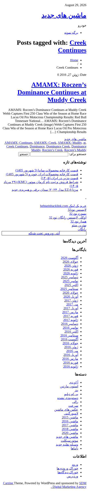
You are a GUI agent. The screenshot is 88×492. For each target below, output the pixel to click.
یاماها (74, 448)
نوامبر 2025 (70, 281)
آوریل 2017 (70, 308)
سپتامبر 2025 (69, 289)
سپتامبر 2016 (69, 335)
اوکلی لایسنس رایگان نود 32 (67, 217)
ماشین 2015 (70, 417)
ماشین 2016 (70, 421)
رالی (75, 402)
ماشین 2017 (70, 425)
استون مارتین (69, 386)
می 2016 (72, 351)
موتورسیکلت (69, 440)
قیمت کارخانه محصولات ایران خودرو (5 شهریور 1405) (42, 174)
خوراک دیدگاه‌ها (68, 472)
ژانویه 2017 (70, 320)
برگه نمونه (71, 32)
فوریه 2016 (70, 362)
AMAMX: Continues (18, 142)
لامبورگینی (71, 413)
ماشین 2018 (70, 429)
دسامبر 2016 (69, 323)
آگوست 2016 (69, 339)
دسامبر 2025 (69, 277)
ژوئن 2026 (71, 265)
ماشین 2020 (70, 433)
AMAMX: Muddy (70, 142)
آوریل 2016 (70, 355)
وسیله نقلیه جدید (67, 444)
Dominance (37, 146)
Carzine (8, 483)
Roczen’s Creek (52, 150)
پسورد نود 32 (77, 213)
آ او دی (73, 382)
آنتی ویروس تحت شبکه (44, 233)
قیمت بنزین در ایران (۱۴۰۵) (59, 178)
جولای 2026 (70, 261)
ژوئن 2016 (71, 347)
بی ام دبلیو (71, 394)
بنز (76, 390)
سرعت (73, 405)
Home (74, 60)
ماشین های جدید (64, 15)
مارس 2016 (70, 358)
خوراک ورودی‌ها (67, 468)
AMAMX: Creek (45, 142)
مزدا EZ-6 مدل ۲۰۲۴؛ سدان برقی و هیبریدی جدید (45, 189)
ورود (75, 464)
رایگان (82, 229)
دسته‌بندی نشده (67, 398)
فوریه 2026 (70, 269)
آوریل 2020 (70, 296)
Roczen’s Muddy (75, 150)
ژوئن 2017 (71, 300)
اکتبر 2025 (71, 285)
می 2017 (72, 304)
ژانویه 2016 (70, 366)
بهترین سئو (79, 225)
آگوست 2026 (69, 257)
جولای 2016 (70, 343)
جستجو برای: (77, 154)
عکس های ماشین (66, 409)
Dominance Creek (58, 146)
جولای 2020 (70, 292)
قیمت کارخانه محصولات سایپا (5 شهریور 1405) (46, 170)
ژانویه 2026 (70, 273)
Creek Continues (72, 46)
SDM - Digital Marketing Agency (68, 485)
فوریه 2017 (70, 316)
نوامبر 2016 (70, 327)
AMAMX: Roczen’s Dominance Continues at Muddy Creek (51, 92)
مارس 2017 (70, 312)
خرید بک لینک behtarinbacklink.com (63, 206)
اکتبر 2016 (71, 331)
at (84, 142)
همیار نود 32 (78, 221)
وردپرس (72, 476)
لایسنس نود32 (77, 209)
